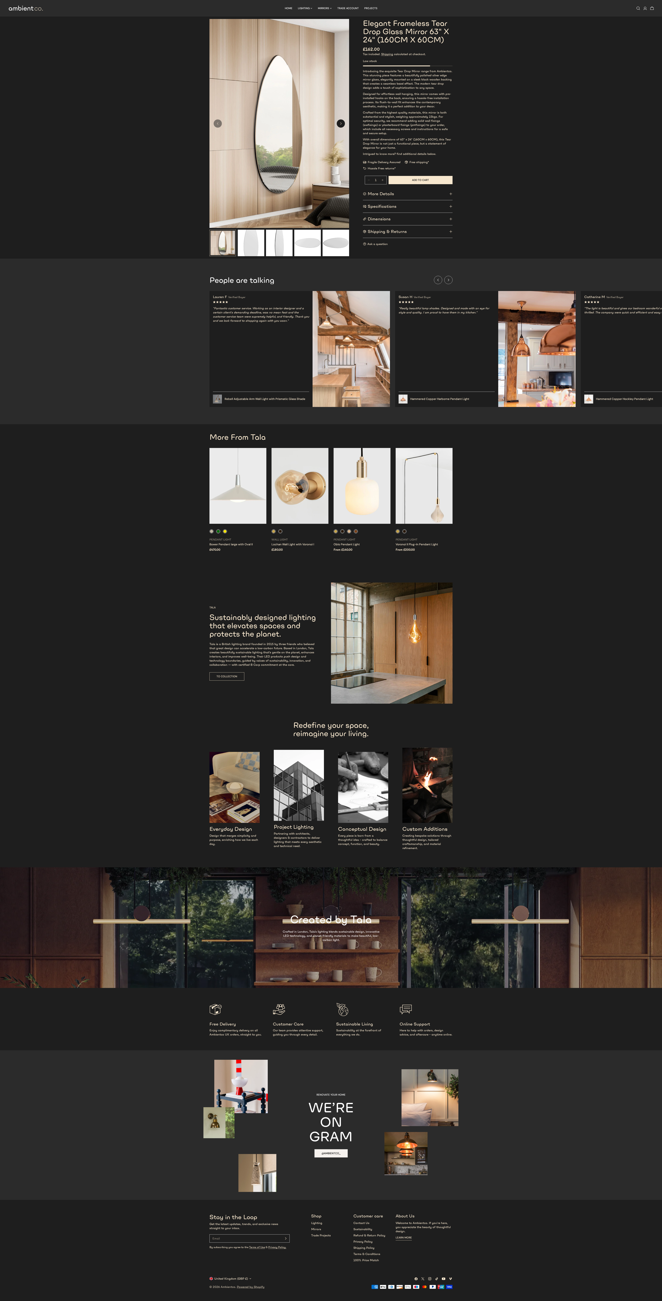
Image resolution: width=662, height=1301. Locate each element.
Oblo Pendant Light (347, 544)
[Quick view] (261, 455)
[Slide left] (438, 280)
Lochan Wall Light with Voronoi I (293, 544)
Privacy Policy (363, 1241)
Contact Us (361, 1223)
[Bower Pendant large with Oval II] (237, 486)
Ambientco (228, 1287)
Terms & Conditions (366, 1254)
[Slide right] (341, 123)
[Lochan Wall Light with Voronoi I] (300, 486)
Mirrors (316, 1229)
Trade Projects (321, 1235)
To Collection (227, 676)
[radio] (211, 531)
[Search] (638, 8)
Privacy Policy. (277, 1247)
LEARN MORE (404, 1237)
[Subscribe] (285, 1238)
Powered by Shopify (250, 1287)
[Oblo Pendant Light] (362, 486)
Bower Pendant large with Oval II (231, 544)
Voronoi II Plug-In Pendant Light (417, 544)
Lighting (316, 1223)
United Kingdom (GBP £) (231, 1278)
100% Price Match (366, 1260)
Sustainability (362, 1229)
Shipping (387, 54)
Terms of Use (257, 1247)
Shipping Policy (363, 1247)
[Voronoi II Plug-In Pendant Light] (424, 486)
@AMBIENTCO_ (331, 1153)
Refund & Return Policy (369, 1235)
